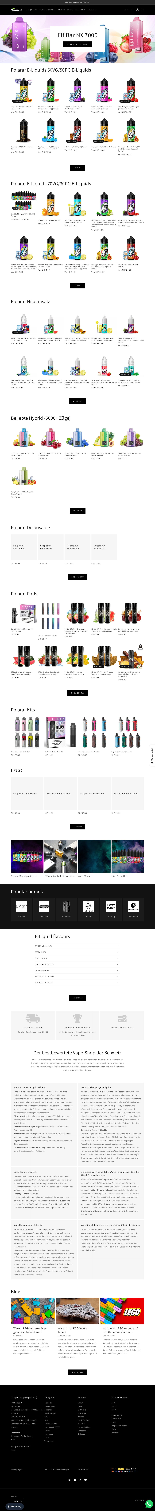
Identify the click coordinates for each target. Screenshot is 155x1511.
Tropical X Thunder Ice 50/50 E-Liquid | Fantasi (22, 108)
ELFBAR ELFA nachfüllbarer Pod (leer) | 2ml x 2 (22, 630)
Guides (47, 1416)
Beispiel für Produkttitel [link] (19, 547)
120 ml (114, 1410)
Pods (114, 1422)
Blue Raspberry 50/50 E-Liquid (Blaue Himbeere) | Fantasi (48, 148)
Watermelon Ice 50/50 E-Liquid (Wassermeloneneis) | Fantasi (48, 108)
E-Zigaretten (49, 1406)
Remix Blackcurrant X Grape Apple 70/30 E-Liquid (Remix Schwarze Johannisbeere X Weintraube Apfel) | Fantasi (104, 224)
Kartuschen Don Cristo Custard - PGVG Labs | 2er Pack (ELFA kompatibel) (129, 674)
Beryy (80, 1403)
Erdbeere (82, 1430)
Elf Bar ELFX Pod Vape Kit (53, 752)
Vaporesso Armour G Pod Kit (122, 752)
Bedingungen (17, 1469)
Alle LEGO (77, 826)
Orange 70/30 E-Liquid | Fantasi (49, 221)
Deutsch (16, 1501)
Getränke (82, 1410)
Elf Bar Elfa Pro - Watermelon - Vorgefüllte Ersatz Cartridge (22, 673)
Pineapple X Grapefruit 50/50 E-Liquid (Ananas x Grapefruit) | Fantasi (129, 149)
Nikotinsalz (77, 401)
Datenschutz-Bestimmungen (56, 1469)
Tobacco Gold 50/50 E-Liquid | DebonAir (21, 148)
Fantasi (21, 916)
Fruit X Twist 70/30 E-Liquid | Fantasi (128, 266)
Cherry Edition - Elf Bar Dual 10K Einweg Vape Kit (49, 454)
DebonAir (66, 916)
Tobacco (81, 1434)
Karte (13, 1439)
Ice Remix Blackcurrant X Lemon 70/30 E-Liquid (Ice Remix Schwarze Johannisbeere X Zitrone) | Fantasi (23, 267)
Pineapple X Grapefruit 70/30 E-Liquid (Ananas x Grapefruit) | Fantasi (102, 267)
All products (83, 1469)
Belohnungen (50, 1413)
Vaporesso (133, 916)
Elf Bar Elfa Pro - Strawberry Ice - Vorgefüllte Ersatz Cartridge (49, 673)
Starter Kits (116, 1418)
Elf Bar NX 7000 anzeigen (77, 44)
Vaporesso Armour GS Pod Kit (88, 752)
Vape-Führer (84, 876)
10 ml (114, 1403)
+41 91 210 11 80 (18, 1420)
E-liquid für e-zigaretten (22, 876)
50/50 (77, 168)
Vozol (46, 1437)
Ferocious (44, 916)
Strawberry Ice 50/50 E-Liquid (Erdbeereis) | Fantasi (128, 108)
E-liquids (48, 1403)
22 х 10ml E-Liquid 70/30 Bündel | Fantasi (23, 215)
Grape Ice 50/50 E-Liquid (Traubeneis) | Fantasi (73, 108)
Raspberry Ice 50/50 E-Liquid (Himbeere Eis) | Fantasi (101, 108)
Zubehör (48, 1410)
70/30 (77, 285)
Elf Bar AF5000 (77, 577)
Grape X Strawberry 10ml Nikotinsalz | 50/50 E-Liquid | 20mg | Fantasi (131, 340)
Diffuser (115, 1432)
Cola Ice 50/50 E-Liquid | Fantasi (76, 147)
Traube (81, 1416)
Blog (46, 1420)
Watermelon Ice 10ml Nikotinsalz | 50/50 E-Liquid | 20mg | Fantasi (50, 339)
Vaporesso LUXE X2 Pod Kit (20, 752)
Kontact (14, 1427)
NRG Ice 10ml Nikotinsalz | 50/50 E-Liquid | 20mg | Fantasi (23, 339)
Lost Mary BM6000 (52, 1427)
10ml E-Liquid (118, 876)
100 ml (114, 1406)
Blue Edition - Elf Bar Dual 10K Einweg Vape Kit (75, 454)
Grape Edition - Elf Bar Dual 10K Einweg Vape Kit (129, 454)
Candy (80, 1406)
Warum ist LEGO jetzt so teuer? (73, 1330)
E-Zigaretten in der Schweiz (57, 876)
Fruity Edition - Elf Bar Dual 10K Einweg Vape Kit (22, 493)
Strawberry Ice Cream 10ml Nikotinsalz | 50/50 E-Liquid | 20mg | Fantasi (104, 382)
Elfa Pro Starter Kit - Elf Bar (47, 636)
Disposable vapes (119, 1425)
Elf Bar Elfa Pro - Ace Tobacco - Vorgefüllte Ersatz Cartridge (102, 673)
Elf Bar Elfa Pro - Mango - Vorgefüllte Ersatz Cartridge (74, 673)
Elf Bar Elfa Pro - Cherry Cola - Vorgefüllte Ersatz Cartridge (129, 630)
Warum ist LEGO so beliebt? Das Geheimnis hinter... (120, 1330)
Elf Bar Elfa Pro (77, 693)
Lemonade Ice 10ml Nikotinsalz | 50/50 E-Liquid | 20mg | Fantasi (102, 339)
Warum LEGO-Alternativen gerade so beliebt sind (30, 1330)
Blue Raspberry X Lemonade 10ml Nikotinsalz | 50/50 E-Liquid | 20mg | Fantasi (50, 382)
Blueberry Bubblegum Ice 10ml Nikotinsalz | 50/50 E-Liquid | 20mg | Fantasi (23, 382)
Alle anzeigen (77, 1372)
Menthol (81, 1423)
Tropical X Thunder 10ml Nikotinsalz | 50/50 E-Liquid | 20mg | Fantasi (77, 339)
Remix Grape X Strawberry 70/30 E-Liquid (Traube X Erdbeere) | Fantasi (131, 222)
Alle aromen (77, 998)
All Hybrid (77, 511)
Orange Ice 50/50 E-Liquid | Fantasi (103, 147)
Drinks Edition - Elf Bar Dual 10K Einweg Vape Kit (22, 454)
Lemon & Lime (84, 1427)
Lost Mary (111, 916)
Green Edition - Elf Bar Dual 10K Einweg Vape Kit (102, 454)
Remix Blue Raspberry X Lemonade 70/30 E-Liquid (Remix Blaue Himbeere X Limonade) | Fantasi (77, 267)
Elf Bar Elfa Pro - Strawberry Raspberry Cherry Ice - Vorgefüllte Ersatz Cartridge (76, 631)
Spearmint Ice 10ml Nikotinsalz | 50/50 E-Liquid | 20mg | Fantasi (129, 381)
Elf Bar (88, 916)
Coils (114, 1429)
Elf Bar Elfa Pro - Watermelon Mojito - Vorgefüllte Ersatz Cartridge (104, 630)
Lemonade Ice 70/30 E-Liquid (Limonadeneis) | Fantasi (75, 222)
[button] (31, 9)
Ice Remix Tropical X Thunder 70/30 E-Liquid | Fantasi (50, 266)
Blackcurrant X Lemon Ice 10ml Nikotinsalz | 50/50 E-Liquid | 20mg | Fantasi (77, 382)
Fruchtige (82, 1413)
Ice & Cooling (83, 1420)
